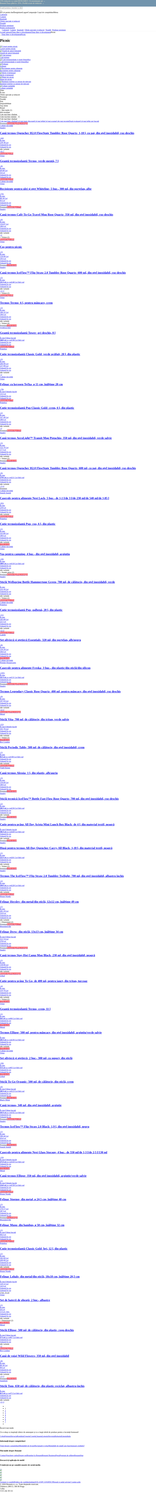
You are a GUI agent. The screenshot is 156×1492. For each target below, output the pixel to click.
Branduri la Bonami (34, 1455)
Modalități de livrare (27, 1446)
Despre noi (22, 1455)
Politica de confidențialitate (24, 1482)
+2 (1, 235)
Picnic (23, 34)
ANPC (41, 1482)
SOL (37, 1482)
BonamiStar (78, 1455)
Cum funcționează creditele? (74, 1446)
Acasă (2, 32)
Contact (3, 1455)
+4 (3, 486)
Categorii (8, 32)
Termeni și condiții (7, 1482)
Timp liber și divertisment (41, 32)
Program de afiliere (67, 1455)
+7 (3, 151)
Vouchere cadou (12, 1455)
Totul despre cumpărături (9, 1446)
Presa (57, 1455)
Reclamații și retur (42, 1446)
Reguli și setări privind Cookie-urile (67, 1482)
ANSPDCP (48, 1482)
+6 (1, 151)
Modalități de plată (56, 1446)
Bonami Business (48, 1455)
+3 (3, 291)
